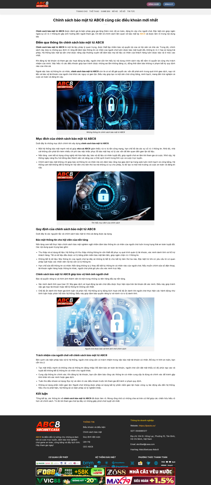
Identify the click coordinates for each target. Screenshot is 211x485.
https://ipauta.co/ (147, 425)
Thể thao (94, 11)
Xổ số (122, 11)
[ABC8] (48, 4)
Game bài (105, 11)
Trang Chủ (82, 11)
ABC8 (38, 437)
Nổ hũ (115, 11)
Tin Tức (131, 11)
